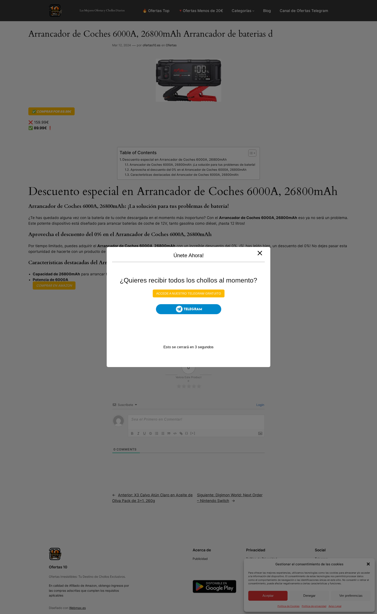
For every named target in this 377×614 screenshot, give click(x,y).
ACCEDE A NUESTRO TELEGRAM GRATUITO (188, 293)
